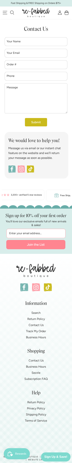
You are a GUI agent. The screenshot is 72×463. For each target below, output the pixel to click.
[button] (12, 12)
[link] (29, 195)
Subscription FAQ (36, 379)
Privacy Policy (36, 408)
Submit (36, 122)
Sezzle (36, 372)
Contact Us (36, 325)
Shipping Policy (36, 414)
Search (36, 313)
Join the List (36, 245)
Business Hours (36, 337)
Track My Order (36, 331)
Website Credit (37, 460)
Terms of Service (36, 420)
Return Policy (36, 319)
